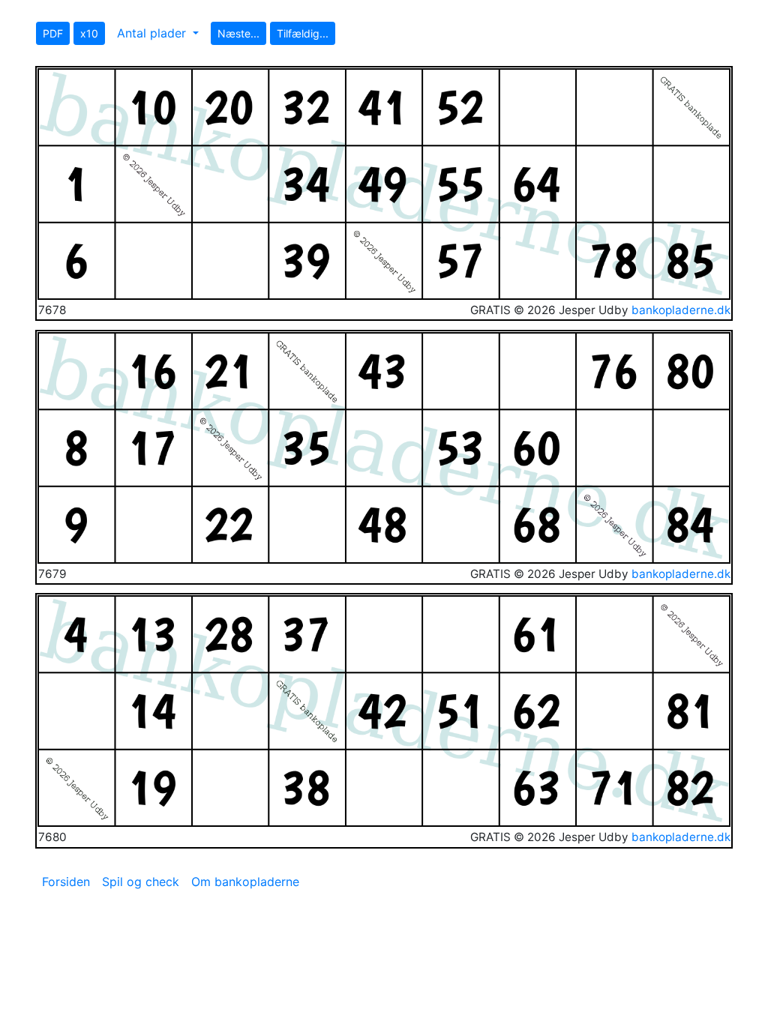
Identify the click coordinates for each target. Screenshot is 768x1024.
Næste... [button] (239, 33)
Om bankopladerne (245, 881)
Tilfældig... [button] (302, 33)
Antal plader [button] (153, 32)
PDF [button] (53, 33)
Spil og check (140, 881)
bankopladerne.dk (681, 310)
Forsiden (66, 881)
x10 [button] (89, 33)
